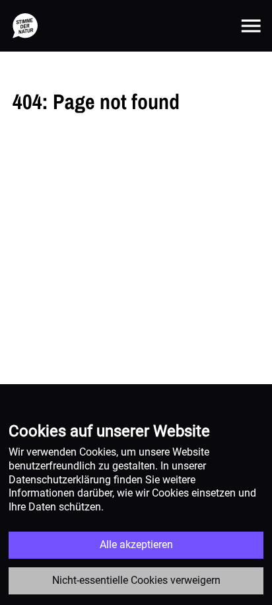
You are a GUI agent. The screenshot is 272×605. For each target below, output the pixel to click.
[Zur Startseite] (25, 25)
